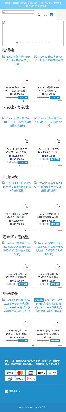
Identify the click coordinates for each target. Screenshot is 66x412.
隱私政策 (28, 364)
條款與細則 (16, 364)
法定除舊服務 (33, 361)
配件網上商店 (53, 364)
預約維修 (39, 364)
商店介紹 (9, 361)
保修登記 (46, 361)
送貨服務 (20, 361)
